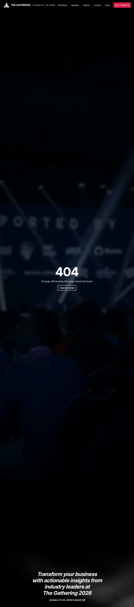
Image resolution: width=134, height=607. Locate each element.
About (107, 5)
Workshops (62, 5)
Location (97, 5)
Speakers (75, 5)
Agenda (86, 5)
